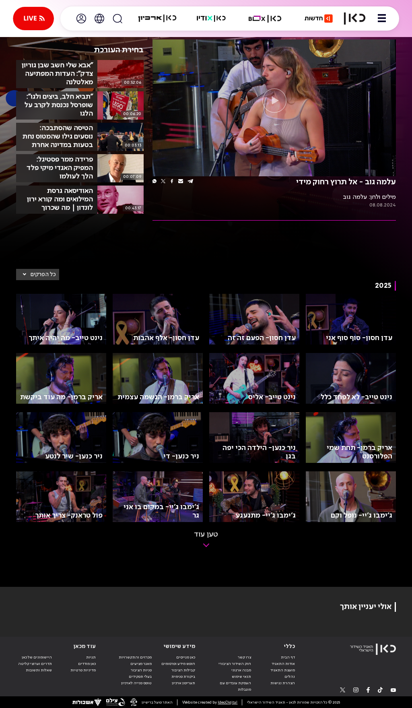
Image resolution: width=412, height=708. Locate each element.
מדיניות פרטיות (83, 670)
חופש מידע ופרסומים (178, 664)
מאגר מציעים (141, 664)
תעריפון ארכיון (183, 683)
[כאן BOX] (265, 18)
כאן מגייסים (185, 657)
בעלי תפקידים (140, 677)
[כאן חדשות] (318, 18)
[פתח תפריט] (382, 18)
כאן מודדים (87, 664)
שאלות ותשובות (39, 670)
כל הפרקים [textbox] (43, 274)
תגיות (91, 657)
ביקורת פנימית (183, 677)
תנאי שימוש (241, 677)
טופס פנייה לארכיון (136, 683)
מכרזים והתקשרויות (135, 657)
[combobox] (37, 274)
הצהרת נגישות (282, 683)
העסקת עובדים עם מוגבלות (235, 686)
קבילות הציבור (183, 670)
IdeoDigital (227, 702)
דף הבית (288, 657)
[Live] (33, 18)
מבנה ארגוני (241, 670)
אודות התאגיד (283, 664)
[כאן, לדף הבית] (354, 18)
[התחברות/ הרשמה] (81, 18)
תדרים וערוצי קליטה (35, 664)
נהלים (289, 677)
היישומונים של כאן (37, 657)
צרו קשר (244, 657)
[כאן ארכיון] (157, 18)
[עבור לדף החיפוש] (117, 18)
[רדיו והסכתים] (211, 18)
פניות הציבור (141, 670)
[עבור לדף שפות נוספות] (99, 18)
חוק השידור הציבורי (234, 664)
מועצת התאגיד (282, 670)
